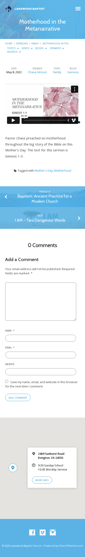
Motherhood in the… (56, 43)
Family (35, 43)
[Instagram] (53, 533)
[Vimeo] (43, 533)
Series (26, 48)
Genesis (73, 72)
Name (10, 330)
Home (8, 43)
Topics (11, 48)
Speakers (56, 48)
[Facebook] (32, 533)
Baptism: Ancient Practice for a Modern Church (44, 198)
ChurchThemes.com (71, 545)
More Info (42, 480)
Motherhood (62, 170)
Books (39, 48)
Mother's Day (44, 170)
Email (10, 347)
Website (10, 364)
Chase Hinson (37, 72)
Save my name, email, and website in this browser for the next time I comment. (41, 384)
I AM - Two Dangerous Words (40, 220)
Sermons (22, 43)
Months (12, 51)
